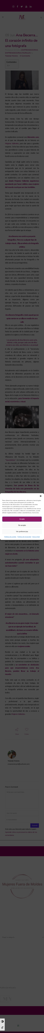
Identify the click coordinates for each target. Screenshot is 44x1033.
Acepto (22, 519)
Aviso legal (36, 537)
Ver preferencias (22, 531)
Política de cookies (10, 537)
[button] (40, 496)
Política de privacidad (24, 537)
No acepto (22, 525)
